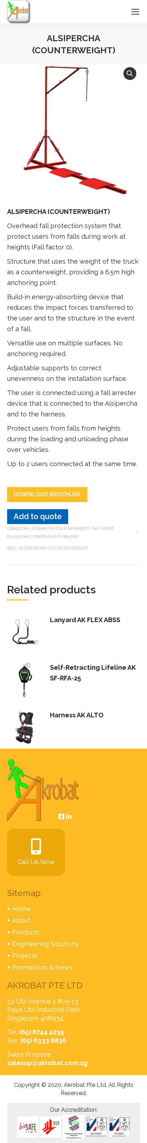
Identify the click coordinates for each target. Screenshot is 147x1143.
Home (21, 908)
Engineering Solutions (45, 944)
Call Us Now (36, 862)
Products (26, 932)
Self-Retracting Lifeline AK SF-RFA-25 (93, 673)
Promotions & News (42, 967)
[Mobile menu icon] (135, 11)
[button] (129, 73)
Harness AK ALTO (76, 715)
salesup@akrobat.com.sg (47, 1063)
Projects (24, 955)
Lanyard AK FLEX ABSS (85, 620)
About (21, 920)
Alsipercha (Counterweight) (60, 528)
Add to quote (38, 516)
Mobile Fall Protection (56, 536)
